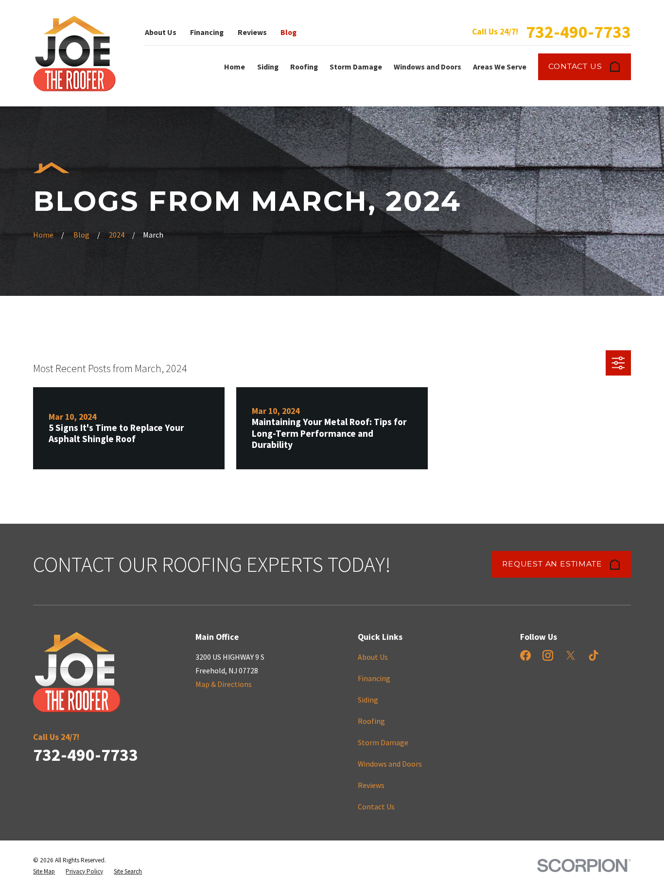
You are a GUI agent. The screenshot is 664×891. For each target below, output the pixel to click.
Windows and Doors (390, 764)
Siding (368, 699)
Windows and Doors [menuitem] (427, 66)
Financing (207, 32)
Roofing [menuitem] (304, 66)
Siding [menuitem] (268, 66)
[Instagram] (547, 655)
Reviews (252, 32)
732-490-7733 (578, 31)
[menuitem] (44, 871)
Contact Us (575, 66)
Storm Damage (383, 742)
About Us (160, 32)
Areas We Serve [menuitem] (499, 66)
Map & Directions (223, 684)
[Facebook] (525, 655)
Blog (288, 32)
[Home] (74, 53)
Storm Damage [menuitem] (356, 66)
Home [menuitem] (234, 66)
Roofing (371, 721)
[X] (570, 655)
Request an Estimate (552, 563)
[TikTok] (593, 655)
